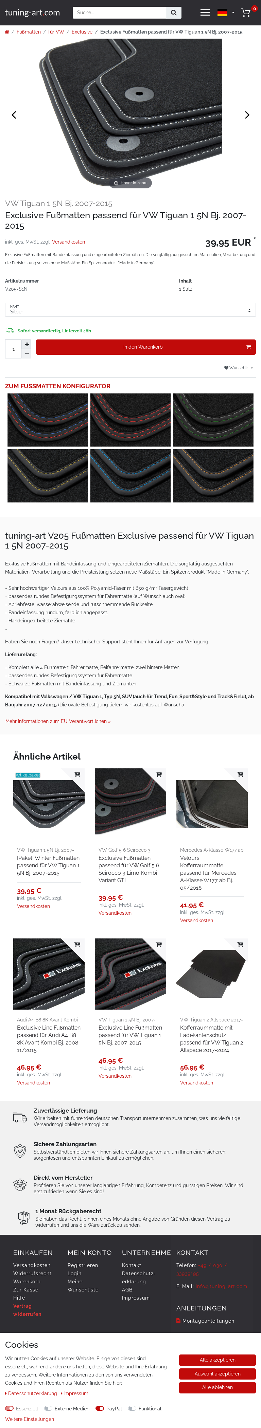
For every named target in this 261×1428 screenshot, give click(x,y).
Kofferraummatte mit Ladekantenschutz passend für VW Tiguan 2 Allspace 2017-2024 (211, 1039)
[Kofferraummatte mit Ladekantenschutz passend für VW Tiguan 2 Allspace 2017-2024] (212, 974)
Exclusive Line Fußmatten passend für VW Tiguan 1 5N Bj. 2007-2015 (130, 1035)
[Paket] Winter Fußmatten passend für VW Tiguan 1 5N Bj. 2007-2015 (48, 865)
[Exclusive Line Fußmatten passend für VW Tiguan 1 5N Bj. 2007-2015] (130, 974)
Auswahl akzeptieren (218, 1374)
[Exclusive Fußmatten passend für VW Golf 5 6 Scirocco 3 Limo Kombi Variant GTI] (130, 804)
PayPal (114, 1408)
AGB (127, 1289)
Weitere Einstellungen (29, 1419)
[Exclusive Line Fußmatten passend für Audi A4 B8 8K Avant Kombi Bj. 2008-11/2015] (49, 974)
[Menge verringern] (26, 353)
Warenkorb (27, 1281)
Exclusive (82, 32)
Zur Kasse (25, 1289)
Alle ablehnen (217, 1387)
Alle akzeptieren (218, 1360)
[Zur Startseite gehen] (7, 32)
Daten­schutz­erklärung (33, 1393)
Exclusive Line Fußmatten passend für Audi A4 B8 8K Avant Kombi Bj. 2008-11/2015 (49, 1039)
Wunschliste (240, 367)
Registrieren (83, 1265)
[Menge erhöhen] (26, 344)
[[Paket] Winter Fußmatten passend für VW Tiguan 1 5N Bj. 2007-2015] (49, 804)
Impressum (136, 1298)
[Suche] (173, 13)
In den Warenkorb (143, 347)
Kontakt (131, 1265)
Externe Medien (72, 1408)
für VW (56, 32)
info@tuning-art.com (221, 1286)
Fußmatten (29, 32)
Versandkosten (68, 242)
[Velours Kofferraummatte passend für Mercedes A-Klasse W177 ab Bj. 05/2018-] (212, 804)
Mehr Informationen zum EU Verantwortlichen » (58, 721)
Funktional (150, 1408)
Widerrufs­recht (32, 1273)
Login (75, 1273)
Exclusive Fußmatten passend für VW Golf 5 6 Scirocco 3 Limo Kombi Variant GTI (129, 869)
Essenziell (27, 1408)
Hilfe (19, 1298)
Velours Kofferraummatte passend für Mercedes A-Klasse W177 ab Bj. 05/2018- (208, 873)
